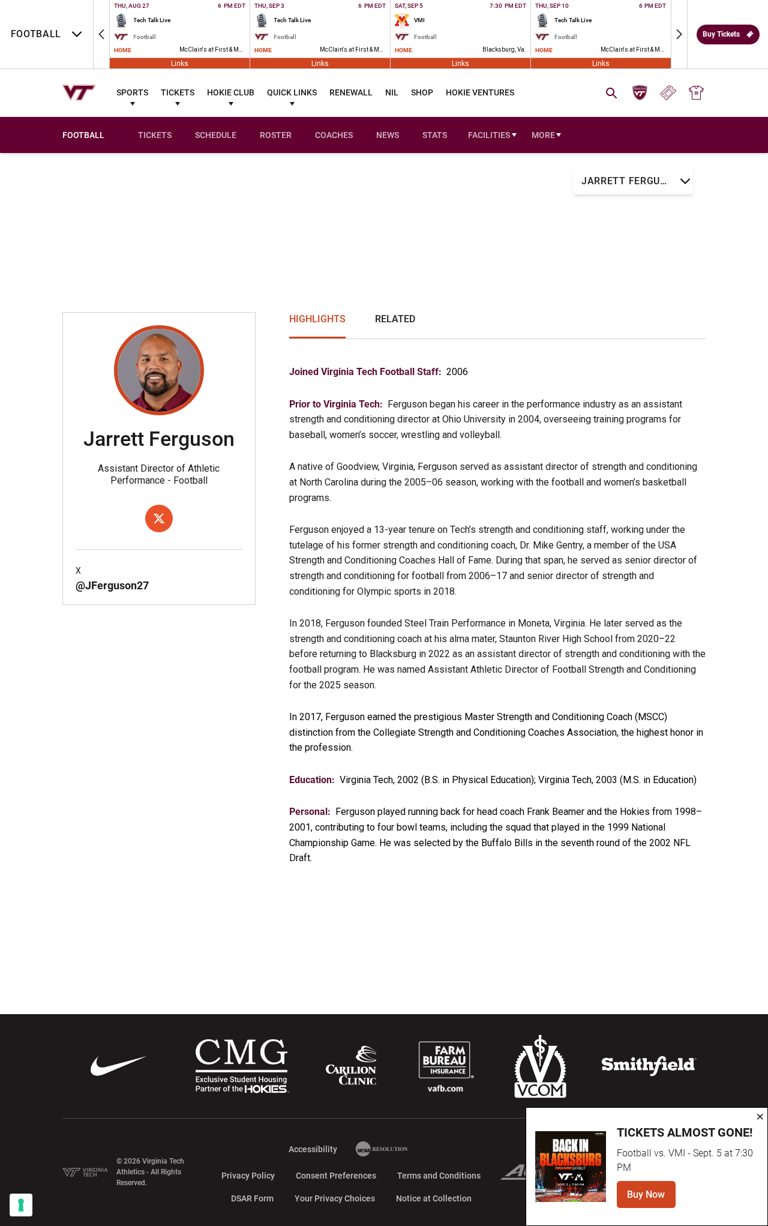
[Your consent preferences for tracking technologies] (21, 1205)
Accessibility (313, 1149)
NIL (391, 92)
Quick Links (292, 92)
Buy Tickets (721, 34)
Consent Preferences (336, 1175)
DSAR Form (252, 1198)
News (387, 135)
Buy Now (651, 1198)
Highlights (317, 319)
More (543, 135)
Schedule (215, 135)
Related (395, 319)
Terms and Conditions (439, 1175)
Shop (422, 92)
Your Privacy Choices (335, 1198)
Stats (434, 135)
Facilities (489, 135)
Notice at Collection (434, 1198)
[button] (101, 34)
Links (179, 63)
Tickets (177, 92)
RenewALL (351, 92)
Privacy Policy (248, 1175)
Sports (132, 92)
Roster (276, 135)
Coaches (334, 135)
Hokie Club (230, 92)
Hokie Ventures (480, 92)
